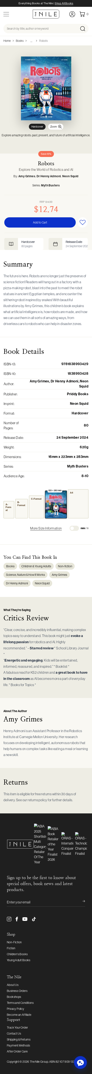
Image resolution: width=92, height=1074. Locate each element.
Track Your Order (17, 1027)
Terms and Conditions (20, 1002)
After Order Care (17, 1051)
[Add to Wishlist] (82, 222)
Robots (43, 40)
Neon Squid (70, 176)
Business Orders (17, 991)
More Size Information (46, 528)
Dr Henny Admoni (49, 176)
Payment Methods (18, 1045)
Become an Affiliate (19, 1014)
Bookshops (14, 997)
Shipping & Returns (18, 1039)
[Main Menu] (6, 14)
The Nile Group (39, 1061)
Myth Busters (50, 185)
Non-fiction (65, 566)
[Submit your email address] (81, 902)
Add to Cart (40, 222)
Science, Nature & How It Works (25, 574)
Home (7, 40)
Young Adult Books (18, 960)
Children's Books (17, 954)
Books (20, 40)
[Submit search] (84, 28)
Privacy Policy (15, 1008)
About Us (12, 985)
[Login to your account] (72, 14)
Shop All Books (64, 3)
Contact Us (14, 1033)
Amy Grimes (26, 176)
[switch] (74, 528)
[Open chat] (80, 1062)
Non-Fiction (14, 942)
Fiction (11, 948)
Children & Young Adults (36, 566)
